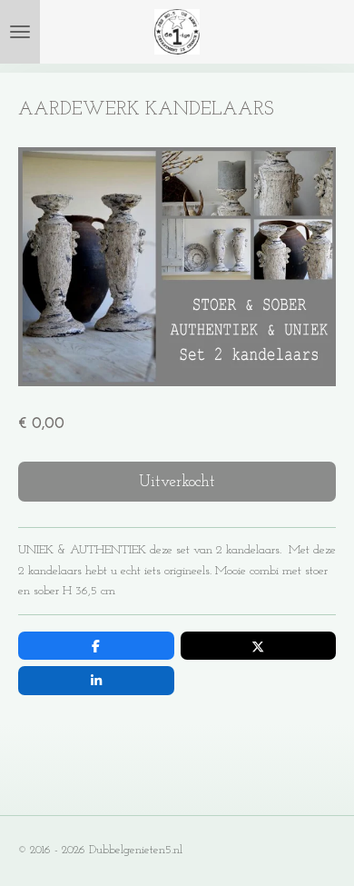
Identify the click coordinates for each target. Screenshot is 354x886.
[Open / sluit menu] (20, 32)
